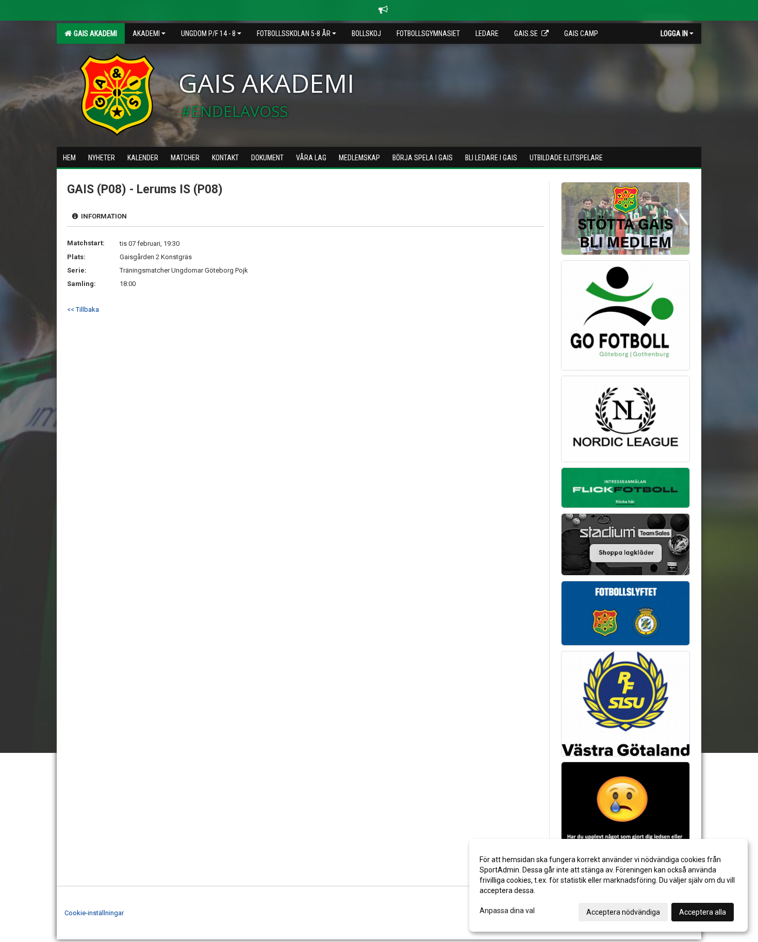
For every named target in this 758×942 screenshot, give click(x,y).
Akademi (146, 33)
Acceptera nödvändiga (623, 912)
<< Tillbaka (83, 309)
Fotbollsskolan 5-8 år (294, 33)
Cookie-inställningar (94, 913)
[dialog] (608, 885)
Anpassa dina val (507, 910)
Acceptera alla (702, 912)
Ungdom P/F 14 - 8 (208, 33)
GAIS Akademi (94, 33)
